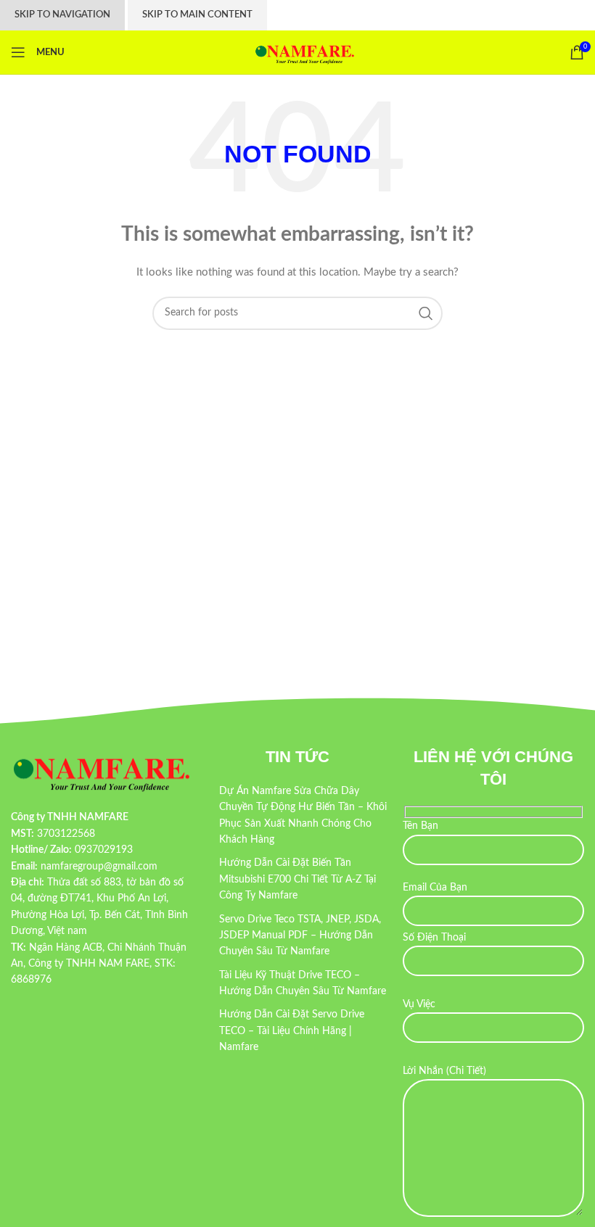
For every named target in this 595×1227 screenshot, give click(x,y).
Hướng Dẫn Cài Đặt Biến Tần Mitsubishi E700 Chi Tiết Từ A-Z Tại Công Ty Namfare (297, 879)
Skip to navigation (62, 15)
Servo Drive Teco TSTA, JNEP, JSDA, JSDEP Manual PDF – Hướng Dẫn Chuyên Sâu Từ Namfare (300, 935)
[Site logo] (305, 52)
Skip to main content (197, 15)
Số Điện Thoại (434, 938)
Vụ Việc (419, 1004)
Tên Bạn (420, 826)
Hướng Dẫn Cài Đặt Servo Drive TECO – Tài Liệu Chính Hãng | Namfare (291, 1030)
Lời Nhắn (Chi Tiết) (444, 1071)
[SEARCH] (426, 313)
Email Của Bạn (435, 888)
